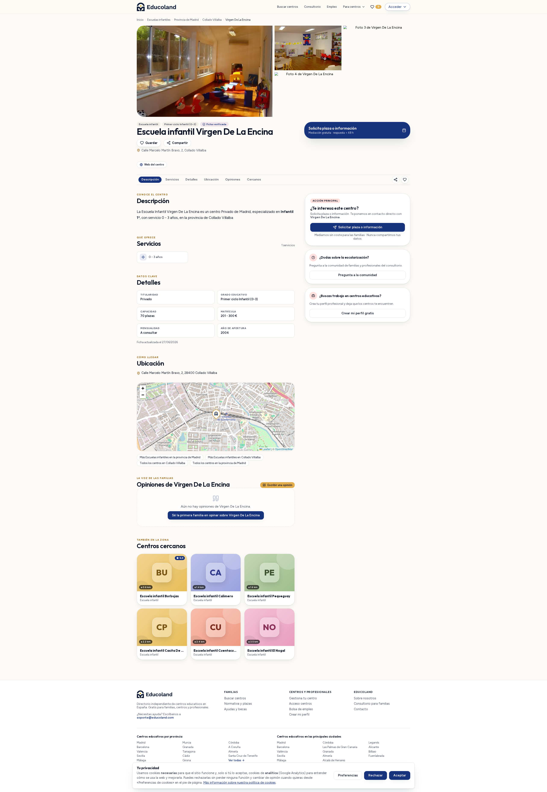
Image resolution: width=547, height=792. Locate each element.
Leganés (374, 742)
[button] (215, 413)
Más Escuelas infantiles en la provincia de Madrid (170, 457)
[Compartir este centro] (395, 179)
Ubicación (211, 179)
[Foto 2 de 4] (308, 48)
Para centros (352, 7)
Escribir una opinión (280, 485)
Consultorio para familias (372, 704)
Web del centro (154, 164)
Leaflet (266, 449)
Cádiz (186, 755)
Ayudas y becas (235, 709)
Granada (187, 747)
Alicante (374, 747)
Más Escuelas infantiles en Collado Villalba (234, 457)
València (282, 751)
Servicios (172, 179)
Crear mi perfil (299, 714)
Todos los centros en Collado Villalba (162, 463)
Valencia (142, 751)
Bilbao (372, 751)
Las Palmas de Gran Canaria (340, 747)
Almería (233, 751)
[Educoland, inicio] (156, 7)
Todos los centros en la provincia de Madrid (219, 463)
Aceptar (399, 775)
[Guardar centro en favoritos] (405, 179)
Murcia (186, 742)
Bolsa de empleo (301, 709)
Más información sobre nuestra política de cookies (239, 783)
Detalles (191, 179)
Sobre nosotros (365, 698)
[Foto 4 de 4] (308, 94)
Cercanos (254, 179)
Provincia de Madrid (186, 19)
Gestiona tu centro (303, 698)
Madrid (141, 742)
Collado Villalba (212, 19)
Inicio (140, 19)
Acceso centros (300, 704)
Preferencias (348, 775)
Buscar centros (287, 7)
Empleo (332, 7)
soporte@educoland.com (155, 717)
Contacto (361, 709)
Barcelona (143, 747)
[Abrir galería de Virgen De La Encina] (204, 71)
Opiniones (232, 179)
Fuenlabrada (376, 755)
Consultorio (312, 7)
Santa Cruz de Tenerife (242, 755)
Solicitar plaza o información (360, 227)
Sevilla (141, 755)
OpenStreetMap (284, 449)
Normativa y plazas (238, 704)
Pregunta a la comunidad (357, 275)
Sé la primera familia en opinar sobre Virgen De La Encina (216, 515)
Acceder (394, 7)
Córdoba (233, 742)
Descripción (150, 179)
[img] (215, 417)
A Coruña (234, 747)
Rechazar (375, 775)
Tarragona (188, 751)
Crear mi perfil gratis (357, 313)
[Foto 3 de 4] (376, 48)
